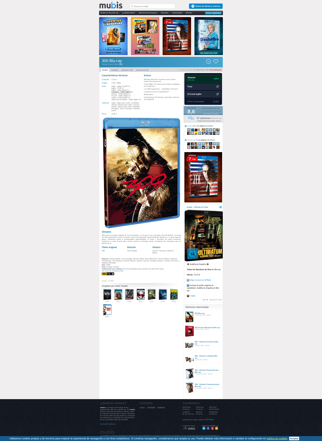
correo (142, 407)
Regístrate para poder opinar (209, 121)
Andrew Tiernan (143, 261)
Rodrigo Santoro (156, 261)
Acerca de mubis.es (108, 424)
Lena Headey (126, 259)
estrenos (200, 408)
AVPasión (198, 419)
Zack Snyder (132, 251)
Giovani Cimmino (171, 261)
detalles (105, 70)
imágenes (213, 413)
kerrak (189, 126)
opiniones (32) (127, 70)
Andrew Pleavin (129, 261)
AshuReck (190, 140)
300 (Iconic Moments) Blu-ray (207, 327)
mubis (111, 5)
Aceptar (294, 438)
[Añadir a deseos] (215, 61)
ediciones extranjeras (148, 13)
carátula (114, 70)
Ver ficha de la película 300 (112, 271)
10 (219, 111)
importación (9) (142, 70)
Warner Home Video (110, 64)
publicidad (151, 407)
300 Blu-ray (199, 313)
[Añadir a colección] (208, 61)
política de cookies (277, 438)
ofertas (199, 413)
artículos (214, 408)
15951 (191, 428)
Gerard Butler (115, 259)
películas (187, 408)
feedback (161, 407)
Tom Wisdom (117, 261)
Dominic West (138, 259)
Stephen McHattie (109, 263)
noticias (188, 413)
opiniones (208, 118)
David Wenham (151, 259)
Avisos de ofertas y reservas (207, 6)
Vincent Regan (164, 259)
